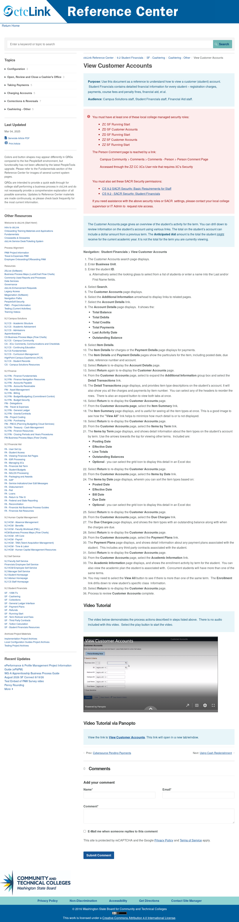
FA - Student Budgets (15, 469)
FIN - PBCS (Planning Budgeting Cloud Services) (29, 423)
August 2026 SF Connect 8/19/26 (24, 677)
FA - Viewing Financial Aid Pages (21, 455)
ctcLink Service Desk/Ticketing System (23, 241)
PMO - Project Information (17, 305)
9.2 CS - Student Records (17, 360)
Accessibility (118, 900)
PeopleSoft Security (14, 301)
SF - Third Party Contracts (17, 620)
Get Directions (149, 900)
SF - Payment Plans (14, 606)
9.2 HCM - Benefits (14, 525)
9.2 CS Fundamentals (15, 350)
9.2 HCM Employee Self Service (20, 567)
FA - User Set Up (12, 449)
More (7, 689)
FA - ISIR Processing (14, 459)
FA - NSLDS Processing (16, 472)
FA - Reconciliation (14, 503)
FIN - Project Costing (14, 417)
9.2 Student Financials (130, 57)
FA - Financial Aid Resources (19, 510)
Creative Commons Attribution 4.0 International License (138, 918)
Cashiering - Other (179, 57)
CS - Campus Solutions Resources (22, 364)
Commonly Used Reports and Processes (25, 277)
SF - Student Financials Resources (22, 627)
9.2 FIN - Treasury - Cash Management (24, 427)
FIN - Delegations (13, 403)
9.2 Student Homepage (16, 574)
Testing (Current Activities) (17, 308)
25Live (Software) (13, 270)
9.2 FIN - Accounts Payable (18, 382)
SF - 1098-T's (11, 592)
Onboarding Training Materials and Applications (28, 230)
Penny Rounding (14, 685)
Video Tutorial (97, 605)
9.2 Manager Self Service (17, 571)
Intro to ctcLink (11, 227)
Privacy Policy (163, 840)
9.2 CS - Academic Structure (18, 323)
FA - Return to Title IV (15, 497)
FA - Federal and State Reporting (21, 500)
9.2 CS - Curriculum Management (21, 354)
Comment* (90, 806)
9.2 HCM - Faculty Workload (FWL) (22, 529)
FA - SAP (8, 479)
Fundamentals (11, 234)
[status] (159, 90)
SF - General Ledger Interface (19, 603)
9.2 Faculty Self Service (16, 561)
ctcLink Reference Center (98, 57)
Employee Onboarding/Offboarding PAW (25, 259)
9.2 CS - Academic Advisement (20, 326)
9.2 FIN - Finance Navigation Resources (24, 379)
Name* (88, 789)
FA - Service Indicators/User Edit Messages (26, 483)
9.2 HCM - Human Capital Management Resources (30, 549)
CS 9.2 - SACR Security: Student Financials (131, 193)
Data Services (11, 280)
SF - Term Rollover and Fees (18, 616)
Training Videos (12, 311)
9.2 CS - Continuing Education (19, 347)
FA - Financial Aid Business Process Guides (26, 507)
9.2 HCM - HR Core (14, 535)
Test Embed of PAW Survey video (24, 681)
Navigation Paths (13, 298)
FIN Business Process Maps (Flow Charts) (25, 437)
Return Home (11, 25)
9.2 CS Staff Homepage (16, 581)
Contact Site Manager (186, 900)
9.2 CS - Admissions (14, 330)
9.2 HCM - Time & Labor (16, 546)
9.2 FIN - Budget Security (17, 399)
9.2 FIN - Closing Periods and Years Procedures (28, 434)
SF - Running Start (13, 613)
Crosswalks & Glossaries (17, 237)
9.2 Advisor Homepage (16, 578)
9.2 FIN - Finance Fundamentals (20, 375)
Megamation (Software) (16, 294)
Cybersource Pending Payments (112, 753)
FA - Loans (9, 493)
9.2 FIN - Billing (12, 392)
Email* (166, 789)
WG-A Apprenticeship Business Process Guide (31, 673)
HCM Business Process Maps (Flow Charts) (26, 532)
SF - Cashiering (156, 57)
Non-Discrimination (83, 900)
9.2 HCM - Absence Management (21, 522)
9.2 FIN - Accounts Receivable (19, 386)
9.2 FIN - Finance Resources (18, 430)
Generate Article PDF (19, 138)
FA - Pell (8, 490)
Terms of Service (191, 840)
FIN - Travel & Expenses (16, 406)
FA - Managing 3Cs (14, 462)
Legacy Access (12, 291)
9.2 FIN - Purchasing (14, 420)
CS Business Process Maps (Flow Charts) (25, 337)
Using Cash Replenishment (216, 753)
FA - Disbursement (13, 486)
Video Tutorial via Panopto (109, 723)
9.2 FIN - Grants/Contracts (17, 413)
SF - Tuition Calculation (16, 623)
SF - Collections (12, 599)
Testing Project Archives (16, 645)
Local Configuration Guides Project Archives (26, 641)
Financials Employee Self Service (21, 564)
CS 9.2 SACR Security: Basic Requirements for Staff (136, 188)
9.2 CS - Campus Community (19, 340)
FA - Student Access (14, 452)
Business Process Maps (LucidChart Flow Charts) (29, 274)
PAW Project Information (16, 252)
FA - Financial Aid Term (16, 466)
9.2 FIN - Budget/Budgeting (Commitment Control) (29, 396)
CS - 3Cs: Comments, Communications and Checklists (32, 343)
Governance (10, 284)
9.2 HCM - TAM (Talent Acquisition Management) (29, 542)
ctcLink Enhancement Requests (20, 287)
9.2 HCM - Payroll (13, 539)
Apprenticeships (12, 333)
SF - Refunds (11, 609)
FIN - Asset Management (17, 389)
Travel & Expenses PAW (16, 255)
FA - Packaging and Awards (18, 476)
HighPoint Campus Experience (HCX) (23, 357)
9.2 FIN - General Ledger (17, 410)
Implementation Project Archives (20, 638)
